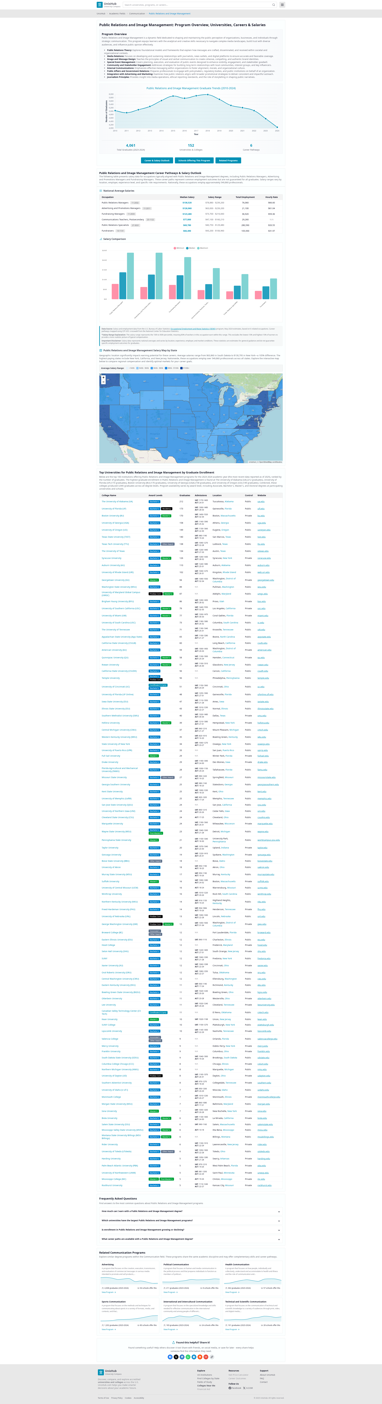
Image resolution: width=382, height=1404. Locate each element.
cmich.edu (263, 729)
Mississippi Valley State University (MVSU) (122, 1129)
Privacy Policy (117, 1398)
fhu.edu (261, 909)
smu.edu (262, 715)
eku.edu (262, 985)
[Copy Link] (212, 1357)
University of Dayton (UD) (114, 1075)
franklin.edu (264, 1051)
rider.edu (262, 1144)
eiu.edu (261, 939)
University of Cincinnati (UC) (116, 686)
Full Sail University (111, 755)
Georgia (225, 522)
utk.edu (261, 629)
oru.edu (261, 972)
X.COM (249, 1388)
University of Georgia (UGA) (115, 522)
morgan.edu (264, 1103)
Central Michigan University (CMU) (119, 729)
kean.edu (262, 1019)
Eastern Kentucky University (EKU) (118, 985)
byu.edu (262, 601)
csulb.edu (262, 643)
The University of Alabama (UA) (117, 501)
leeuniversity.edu (266, 1004)
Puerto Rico (228, 750)
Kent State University (112, 791)
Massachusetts (228, 515)
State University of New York (116, 744)
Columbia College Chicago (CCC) (118, 1063)
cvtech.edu (263, 1012)
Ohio (226, 686)
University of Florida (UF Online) (117, 694)
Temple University (111, 678)
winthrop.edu (264, 893)
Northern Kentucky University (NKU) (120, 901)
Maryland (226, 593)
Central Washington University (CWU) (120, 978)
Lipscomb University (112, 1031)
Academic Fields (117, 13)
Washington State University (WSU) (119, 586)
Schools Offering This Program (194, 160)
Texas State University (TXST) (116, 536)
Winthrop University (112, 893)
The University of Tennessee (116, 629)
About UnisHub (267, 1374)
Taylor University (110, 847)
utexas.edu (263, 551)
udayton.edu (264, 1075)
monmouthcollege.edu (269, 1096)
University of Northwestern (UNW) (119, 1172)
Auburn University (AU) (113, 565)
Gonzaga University (111, 854)
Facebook (236, 1388)
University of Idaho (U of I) (115, 1089)
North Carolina (227, 636)
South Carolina (230, 622)
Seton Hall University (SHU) (115, 951)
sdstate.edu (263, 1057)
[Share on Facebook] (170, 1357)
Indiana (225, 847)
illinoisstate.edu (266, 708)
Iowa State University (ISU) (115, 701)
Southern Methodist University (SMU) (120, 715)
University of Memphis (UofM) (116, 798)
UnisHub (101, 13)
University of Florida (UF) (114, 508)
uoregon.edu (264, 529)
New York (227, 558)
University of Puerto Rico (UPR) (117, 750)
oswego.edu (264, 744)
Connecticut (228, 657)
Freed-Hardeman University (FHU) (118, 909)
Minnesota (229, 1172)
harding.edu (264, 1158)
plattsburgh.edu (266, 1024)
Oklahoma (224, 972)
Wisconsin (230, 823)
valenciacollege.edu (267, 1038)
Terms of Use (103, 1398)
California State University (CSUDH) (119, 671)
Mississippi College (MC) (114, 1179)
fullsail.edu (263, 755)
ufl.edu (261, 508)
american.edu (264, 649)
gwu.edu (262, 924)
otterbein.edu (264, 998)
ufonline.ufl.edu (266, 694)
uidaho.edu (263, 1089)
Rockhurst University (112, 1185)
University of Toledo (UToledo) (116, 1151)
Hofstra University (111, 722)
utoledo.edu (264, 1151)
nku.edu (262, 901)
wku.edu (262, 737)
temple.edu (263, 678)
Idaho (222, 860)
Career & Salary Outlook (157, 160)
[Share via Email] (206, 1357)
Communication (137, 13)
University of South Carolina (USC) (118, 622)
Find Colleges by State (208, 1378)
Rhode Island (229, 572)
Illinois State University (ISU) (116, 708)
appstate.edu (264, 636)
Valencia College (110, 1038)
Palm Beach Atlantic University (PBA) (120, 1165)
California (230, 608)
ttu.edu (261, 544)
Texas (228, 536)
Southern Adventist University (117, 1082)
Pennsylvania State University (116, 840)
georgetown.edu (266, 580)
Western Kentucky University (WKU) (119, 737)
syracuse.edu (264, 558)
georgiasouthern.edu (268, 784)
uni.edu (261, 811)
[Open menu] (282, 5)
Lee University (109, 1004)
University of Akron (111, 867)
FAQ (262, 1378)
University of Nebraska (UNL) (116, 916)
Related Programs (228, 160)
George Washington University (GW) (120, 924)
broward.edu (264, 932)
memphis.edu (264, 798)
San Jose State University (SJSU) (117, 804)
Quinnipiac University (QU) (115, 657)
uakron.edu (263, 867)
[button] (103, 377)
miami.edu (263, 615)
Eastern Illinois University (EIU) (117, 939)
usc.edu (261, 608)
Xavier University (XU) (112, 965)
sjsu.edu (262, 804)
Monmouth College (111, 1096)
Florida (228, 508)
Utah (221, 601)
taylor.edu (262, 847)
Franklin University (111, 1051)
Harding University (111, 1158)
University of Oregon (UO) (114, 529)
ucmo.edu (263, 887)
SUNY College (108, 1024)
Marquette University (112, 823)
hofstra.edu (263, 722)
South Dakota (230, 1057)
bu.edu (261, 515)
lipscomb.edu (264, 1031)
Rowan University (110, 664)
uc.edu (261, 686)
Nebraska (226, 916)
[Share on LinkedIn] (182, 1357)
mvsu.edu (262, 1129)
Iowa (221, 701)
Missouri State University (114, 777)
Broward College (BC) (112, 932)
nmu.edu (262, 1069)
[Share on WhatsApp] (188, 1357)
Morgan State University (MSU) (117, 1103)
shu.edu (262, 951)
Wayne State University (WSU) (116, 831)
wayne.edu (263, 831)
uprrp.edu (263, 750)
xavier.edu (263, 965)
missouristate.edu (267, 777)
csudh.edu (263, 671)
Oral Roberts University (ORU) (116, 972)
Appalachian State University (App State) (122, 636)
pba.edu (262, 1165)
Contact (264, 1382)
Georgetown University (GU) (115, 580)
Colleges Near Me (206, 1385)
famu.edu (262, 769)
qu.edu (261, 657)
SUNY (104, 958)
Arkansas (224, 1158)
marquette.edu (265, 823)
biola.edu (262, 1118)
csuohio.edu (264, 817)
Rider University (110, 1144)
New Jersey (229, 664)
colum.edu (263, 1063)
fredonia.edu (264, 958)
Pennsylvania (232, 678)
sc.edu (261, 622)
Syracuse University (111, 558)
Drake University (110, 762)
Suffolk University (110, 881)
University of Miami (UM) (114, 615)
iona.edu (262, 1111)
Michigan (234, 729)
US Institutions (204, 1374)
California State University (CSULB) (119, 643)
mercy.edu (263, 1046)
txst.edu (262, 536)
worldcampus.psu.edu (269, 840)
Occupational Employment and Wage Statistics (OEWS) (193, 329)
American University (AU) (114, 649)
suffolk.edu (263, 881)
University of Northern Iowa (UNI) (118, 811)
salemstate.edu (265, 1124)
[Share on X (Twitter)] (176, 1357)
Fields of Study (204, 1382)
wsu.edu (262, 586)
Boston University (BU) (113, 515)
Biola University (109, 1118)
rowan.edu (263, 664)
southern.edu (264, 1082)
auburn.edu (263, 565)
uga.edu (262, 522)
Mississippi (228, 1129)
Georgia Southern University (116, 784)
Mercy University (110, 1046)
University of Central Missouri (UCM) (120, 887)
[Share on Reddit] (200, 1357)
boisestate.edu (265, 860)
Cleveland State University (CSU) (118, 817)
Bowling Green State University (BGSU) (121, 992)
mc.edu (261, 1179)
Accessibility (139, 1398)
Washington (228, 586)
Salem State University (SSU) (116, 1124)
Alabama (229, 501)
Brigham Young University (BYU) (118, 601)
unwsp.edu (263, 1172)
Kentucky (233, 737)
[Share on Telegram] (194, 1357)
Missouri (229, 777)
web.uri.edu (264, 572)
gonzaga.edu (264, 854)
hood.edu (262, 945)
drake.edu (263, 762)
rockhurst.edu (265, 1185)
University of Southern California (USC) (121, 608)
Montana (225, 1136)
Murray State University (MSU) (117, 874)
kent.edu (262, 791)
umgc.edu (263, 593)
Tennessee (228, 629)
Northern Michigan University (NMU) (120, 1069)
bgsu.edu (262, 992)
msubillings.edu (266, 1136)
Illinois (224, 708)
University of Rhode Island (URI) (118, 572)
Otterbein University (112, 998)
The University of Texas (113, 551)
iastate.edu (263, 701)
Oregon (225, 529)
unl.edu (261, 916)
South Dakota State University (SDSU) (120, 1057)
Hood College (108, 945)
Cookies (128, 1398)
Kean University (109, 1019)
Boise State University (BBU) (115, 860)
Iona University (109, 1111)
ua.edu (261, 501)
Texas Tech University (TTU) (115, 544)
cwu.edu (262, 978)
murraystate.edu (266, 874)
